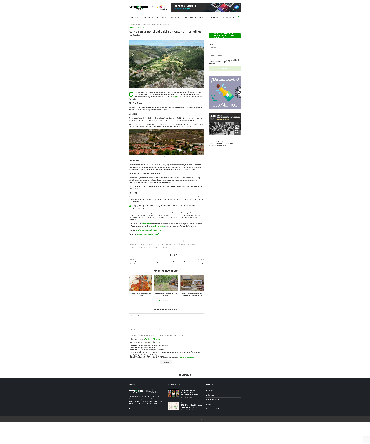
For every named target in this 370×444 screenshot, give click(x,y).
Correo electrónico (143, 239)
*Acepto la (151, 245)
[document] (185, 222)
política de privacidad (154, 245)
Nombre (140, 233)
